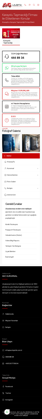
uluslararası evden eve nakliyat (26, 415)
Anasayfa (5, 22)
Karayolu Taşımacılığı (7, 41)
